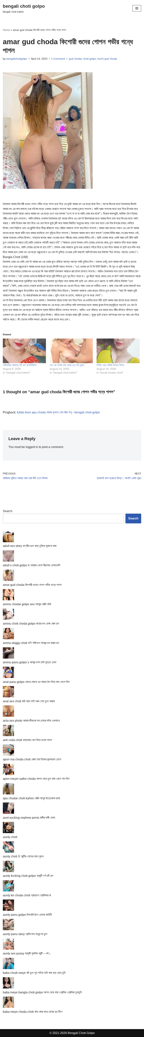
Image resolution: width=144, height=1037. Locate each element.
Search (7, 511)
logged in (32, 447)
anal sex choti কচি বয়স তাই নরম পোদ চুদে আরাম (29, 701)
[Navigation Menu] (136, 8)
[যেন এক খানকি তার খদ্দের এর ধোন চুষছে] (71, 351)
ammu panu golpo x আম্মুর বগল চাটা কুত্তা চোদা (29, 662)
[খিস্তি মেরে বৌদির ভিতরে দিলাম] (118, 351)
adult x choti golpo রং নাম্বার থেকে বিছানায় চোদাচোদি (31, 565)
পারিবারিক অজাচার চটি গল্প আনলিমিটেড (20, 365)
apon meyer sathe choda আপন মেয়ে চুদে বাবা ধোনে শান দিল (36, 778)
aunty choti (10, 837)
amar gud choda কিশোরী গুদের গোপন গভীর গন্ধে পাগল (32, 584)
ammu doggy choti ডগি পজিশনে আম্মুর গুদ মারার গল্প (31, 643)
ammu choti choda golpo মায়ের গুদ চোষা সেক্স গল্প (31, 623)
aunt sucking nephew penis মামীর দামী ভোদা (29, 817)
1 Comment (58, 58)
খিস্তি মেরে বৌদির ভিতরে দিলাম (110, 365)
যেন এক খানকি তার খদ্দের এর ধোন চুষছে (67, 365)
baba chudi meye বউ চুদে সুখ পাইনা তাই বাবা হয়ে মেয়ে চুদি (34, 972)
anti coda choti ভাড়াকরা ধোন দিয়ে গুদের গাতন (27, 740)
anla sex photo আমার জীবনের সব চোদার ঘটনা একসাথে (31, 720)
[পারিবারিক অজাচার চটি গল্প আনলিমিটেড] (24, 351)
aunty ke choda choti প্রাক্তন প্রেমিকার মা (27, 895)
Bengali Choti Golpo (81, 1033)
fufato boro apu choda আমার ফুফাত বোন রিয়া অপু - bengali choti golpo (58, 412)
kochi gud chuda (107, 58)
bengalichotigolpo (16, 58)
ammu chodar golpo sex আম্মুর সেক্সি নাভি (27, 604)
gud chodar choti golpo (82, 58)
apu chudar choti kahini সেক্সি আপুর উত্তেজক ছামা (31, 798)
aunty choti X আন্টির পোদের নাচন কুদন (23, 856)
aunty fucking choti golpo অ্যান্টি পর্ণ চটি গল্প (28, 875)
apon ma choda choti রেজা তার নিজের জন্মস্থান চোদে (32, 759)
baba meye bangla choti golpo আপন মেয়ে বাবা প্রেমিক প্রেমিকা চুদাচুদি (42, 992)
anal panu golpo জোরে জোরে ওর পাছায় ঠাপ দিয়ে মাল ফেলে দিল (36, 681)
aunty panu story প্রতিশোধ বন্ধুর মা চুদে (25, 934)
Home (6, 29)
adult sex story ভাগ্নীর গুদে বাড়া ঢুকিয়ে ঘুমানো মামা (29, 545)
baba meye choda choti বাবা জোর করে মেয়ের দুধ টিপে (32, 1011)
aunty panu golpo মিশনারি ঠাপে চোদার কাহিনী (27, 914)
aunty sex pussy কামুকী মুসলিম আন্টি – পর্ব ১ (26, 953)
